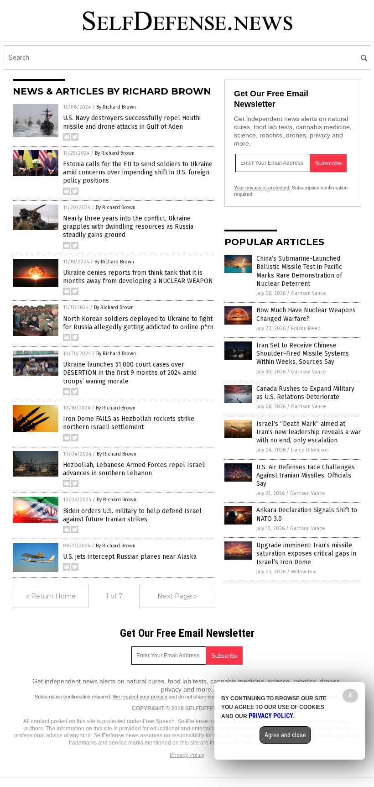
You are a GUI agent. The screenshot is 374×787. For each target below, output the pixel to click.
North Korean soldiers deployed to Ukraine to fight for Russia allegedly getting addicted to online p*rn (138, 323)
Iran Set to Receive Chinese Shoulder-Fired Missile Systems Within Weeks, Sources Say (302, 353)
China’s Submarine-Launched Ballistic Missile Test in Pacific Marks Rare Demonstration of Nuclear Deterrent (299, 271)
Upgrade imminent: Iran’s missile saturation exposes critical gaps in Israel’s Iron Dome (306, 553)
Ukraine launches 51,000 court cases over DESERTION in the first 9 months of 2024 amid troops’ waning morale (130, 373)
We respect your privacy (140, 696)
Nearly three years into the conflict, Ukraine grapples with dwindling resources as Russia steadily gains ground (128, 227)
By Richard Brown (116, 107)
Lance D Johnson (310, 450)
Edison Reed (306, 328)
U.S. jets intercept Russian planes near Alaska (130, 557)
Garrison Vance (308, 293)
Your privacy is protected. (262, 187)
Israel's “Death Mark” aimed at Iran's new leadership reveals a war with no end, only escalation (308, 432)
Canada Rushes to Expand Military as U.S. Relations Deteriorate (305, 393)
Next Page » (177, 596)
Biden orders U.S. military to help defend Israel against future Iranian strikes (132, 515)
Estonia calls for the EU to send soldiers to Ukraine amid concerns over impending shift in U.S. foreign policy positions (138, 172)
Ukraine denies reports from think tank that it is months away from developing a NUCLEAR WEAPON (138, 277)
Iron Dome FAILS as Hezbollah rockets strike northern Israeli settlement (128, 423)
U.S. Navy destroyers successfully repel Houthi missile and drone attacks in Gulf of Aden (132, 122)
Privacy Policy (187, 755)
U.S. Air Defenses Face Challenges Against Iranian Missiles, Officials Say (305, 475)
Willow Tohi (304, 572)
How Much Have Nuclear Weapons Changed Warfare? (306, 314)
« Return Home (51, 596)
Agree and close (285, 735)
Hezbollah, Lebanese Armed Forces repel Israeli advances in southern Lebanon (134, 469)
